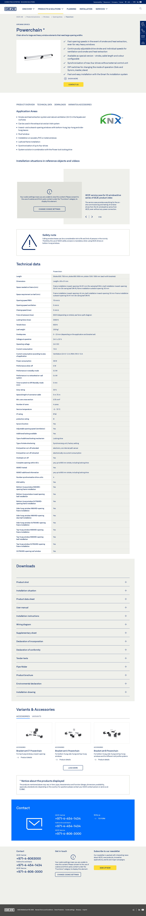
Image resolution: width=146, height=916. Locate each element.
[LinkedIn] (138, 2)
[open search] (141, 9)
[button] (128, 2)
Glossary (78, 910)
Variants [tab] (36, 716)
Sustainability (98, 2)
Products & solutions (49, 9)
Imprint (85, 910)
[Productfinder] (143, 24)
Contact (20, 851)
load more (73, 768)
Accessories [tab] (23, 716)
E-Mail (22, 789)
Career (121, 2)
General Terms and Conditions (44, 910)
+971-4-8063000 (28, 858)
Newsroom (106, 2)
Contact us (73, 84)
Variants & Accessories (80, 104)
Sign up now (105, 868)
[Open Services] (106, 9)
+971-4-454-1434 (68, 818)
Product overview (25, 104)
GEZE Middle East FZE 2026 (25, 910)
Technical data (44, 104)
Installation (86, 9)
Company (114, 2)
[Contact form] (143, 36)
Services (100, 9)
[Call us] (143, 30)
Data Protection (59, 910)
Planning (71, 9)
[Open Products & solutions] (62, 9)
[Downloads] (143, 42)
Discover (27, 9)
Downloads (60, 104)
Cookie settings (69, 910)
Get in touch (61, 851)
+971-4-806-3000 (68, 833)
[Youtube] (141, 2)
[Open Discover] (33, 9)
